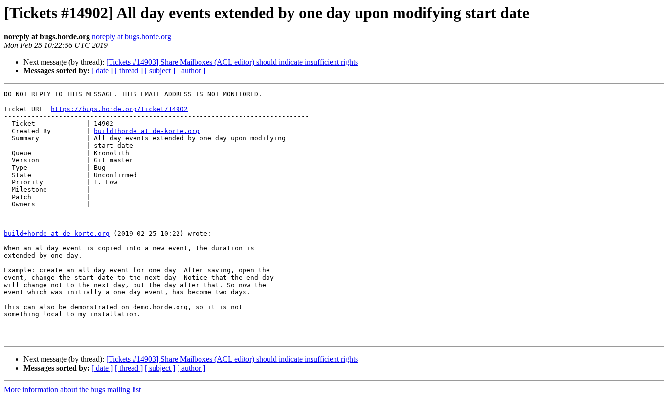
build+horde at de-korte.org (147, 130)
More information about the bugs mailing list (72, 389)
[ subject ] (160, 70)
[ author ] (191, 70)
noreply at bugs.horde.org (131, 36)
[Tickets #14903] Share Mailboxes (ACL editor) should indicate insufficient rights (232, 62)
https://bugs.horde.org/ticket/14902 (119, 108)
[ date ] (102, 70)
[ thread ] (129, 70)
